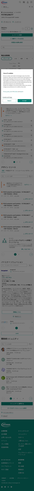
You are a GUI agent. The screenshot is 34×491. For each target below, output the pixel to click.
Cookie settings (7, 97)
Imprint (21, 91)
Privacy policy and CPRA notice (10, 91)
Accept (24, 101)
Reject (9, 101)
